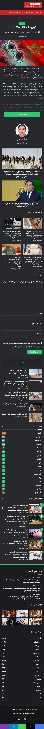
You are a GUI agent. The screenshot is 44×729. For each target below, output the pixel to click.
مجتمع (15, 18)
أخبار (20, 18)
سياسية (38, 440)
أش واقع (38, 492)
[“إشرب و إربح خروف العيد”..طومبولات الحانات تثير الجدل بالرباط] (35, 544)
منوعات (38, 481)
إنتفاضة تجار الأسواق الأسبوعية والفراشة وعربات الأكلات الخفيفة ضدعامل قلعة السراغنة (16, 395)
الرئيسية (26, 18)
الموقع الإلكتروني (36, 333)
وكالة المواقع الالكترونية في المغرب (22, 713)
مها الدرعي (34, 33)
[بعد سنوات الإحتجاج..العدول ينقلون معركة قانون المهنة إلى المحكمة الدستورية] (35, 621)
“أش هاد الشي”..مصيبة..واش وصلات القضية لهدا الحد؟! (15, 415)
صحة (39, 470)
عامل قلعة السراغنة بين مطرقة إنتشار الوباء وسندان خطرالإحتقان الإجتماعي (16, 384)
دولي (39, 455)
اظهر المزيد (22, 114)
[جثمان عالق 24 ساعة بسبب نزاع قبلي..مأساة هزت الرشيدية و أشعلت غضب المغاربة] (32, 223)
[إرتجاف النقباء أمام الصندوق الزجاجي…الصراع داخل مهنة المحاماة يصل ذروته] (8, 622)
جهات (39, 448)
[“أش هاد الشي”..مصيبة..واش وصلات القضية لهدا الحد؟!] (35, 417)
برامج (39, 489)
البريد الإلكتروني (36, 323)
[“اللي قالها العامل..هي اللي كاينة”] (35, 407)
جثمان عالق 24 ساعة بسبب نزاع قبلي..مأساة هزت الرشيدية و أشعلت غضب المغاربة (34, 234)
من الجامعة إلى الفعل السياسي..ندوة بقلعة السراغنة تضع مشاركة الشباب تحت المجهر (15, 508)
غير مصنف (37, 474)
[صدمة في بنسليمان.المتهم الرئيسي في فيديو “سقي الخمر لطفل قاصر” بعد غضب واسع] (11, 249)
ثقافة (38, 459)
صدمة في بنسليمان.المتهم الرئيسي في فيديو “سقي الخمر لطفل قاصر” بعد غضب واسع (11, 261)
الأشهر (22, 363)
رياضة (39, 452)
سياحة (38, 485)
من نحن (7, 709)
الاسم (39, 313)
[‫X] (20, 143)
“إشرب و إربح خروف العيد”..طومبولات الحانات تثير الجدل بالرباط (15, 543)
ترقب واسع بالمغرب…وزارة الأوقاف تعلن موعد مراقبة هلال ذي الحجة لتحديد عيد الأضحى (16, 532)
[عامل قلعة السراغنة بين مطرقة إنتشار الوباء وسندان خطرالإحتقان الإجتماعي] (35, 384)
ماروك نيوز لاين (16, 709)
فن (40, 463)
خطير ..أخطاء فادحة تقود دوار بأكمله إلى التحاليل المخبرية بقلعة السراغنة (15, 373)
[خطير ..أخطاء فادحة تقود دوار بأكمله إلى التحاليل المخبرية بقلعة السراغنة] (35, 373)
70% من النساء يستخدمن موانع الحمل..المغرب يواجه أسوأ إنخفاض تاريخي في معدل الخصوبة (32, 260)
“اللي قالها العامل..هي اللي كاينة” (15, 403)
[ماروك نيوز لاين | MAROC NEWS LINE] (33, 5)
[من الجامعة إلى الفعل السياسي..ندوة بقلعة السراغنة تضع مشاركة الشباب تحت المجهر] (35, 508)
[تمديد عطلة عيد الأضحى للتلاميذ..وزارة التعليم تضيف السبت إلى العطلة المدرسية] (35, 555)
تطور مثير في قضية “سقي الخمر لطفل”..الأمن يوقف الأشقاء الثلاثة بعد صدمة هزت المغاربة (11, 234)
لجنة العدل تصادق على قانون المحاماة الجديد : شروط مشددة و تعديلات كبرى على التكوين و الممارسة (16, 520)
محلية (39, 466)
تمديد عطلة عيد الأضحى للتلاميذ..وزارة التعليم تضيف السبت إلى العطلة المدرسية (15, 554)
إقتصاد (38, 444)
